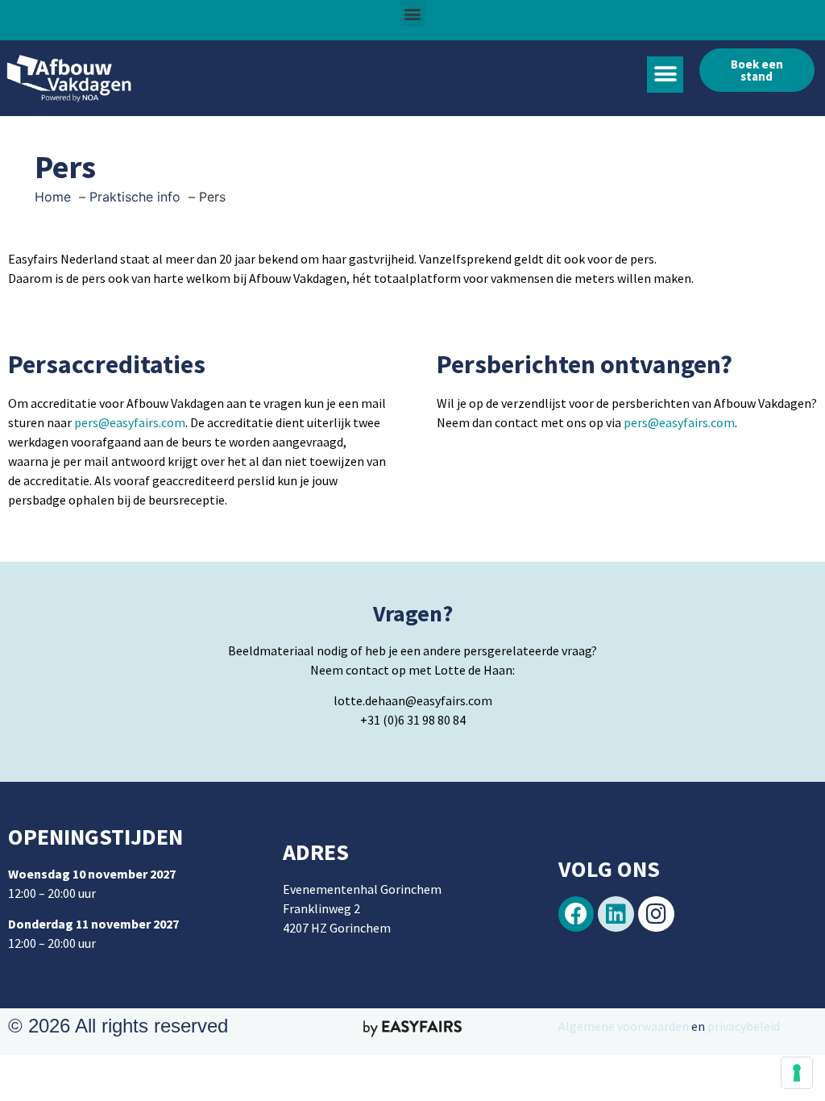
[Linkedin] (616, 914)
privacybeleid (742, 1026)
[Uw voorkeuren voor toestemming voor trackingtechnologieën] (796, 1072)
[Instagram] (656, 914)
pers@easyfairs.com (129, 422)
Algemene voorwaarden (623, 1026)
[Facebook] (576, 914)
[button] (413, 13)
